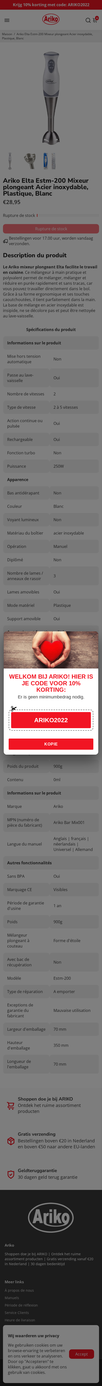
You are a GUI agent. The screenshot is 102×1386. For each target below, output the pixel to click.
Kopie (51, 744)
